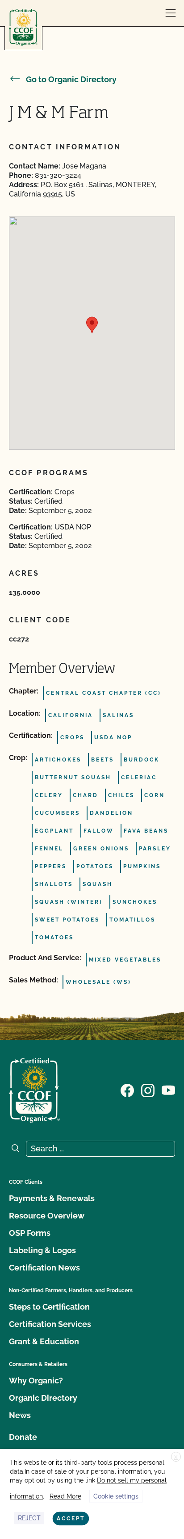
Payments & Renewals (52, 1198)
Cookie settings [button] (115, 1496)
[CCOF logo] (23, 27)
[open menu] (171, 13)
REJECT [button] (29, 1518)
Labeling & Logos (42, 1250)
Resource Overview (46, 1215)
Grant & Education (44, 1341)
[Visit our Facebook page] (127, 1089)
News (20, 1415)
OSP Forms (29, 1233)
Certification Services (50, 1324)
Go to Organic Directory (71, 79)
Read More (65, 1496)
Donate (23, 1437)
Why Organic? (36, 1380)
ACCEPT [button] (71, 1518)
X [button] (176, 1457)
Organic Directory (43, 1398)
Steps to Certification (49, 1306)
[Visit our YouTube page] (168, 1089)
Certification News (44, 1267)
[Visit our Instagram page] (148, 1089)
